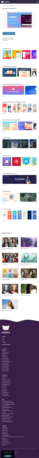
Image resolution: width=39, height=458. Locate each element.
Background (4, 444)
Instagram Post (5, 427)
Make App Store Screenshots (7, 410)
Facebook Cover (5, 430)
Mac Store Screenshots (9, 5)
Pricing (3, 336)
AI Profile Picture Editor (6, 379)
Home (4, 5)
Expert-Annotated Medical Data (7, 421)
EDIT (9, 33)
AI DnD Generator (5, 441)
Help (3, 339)
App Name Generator (5, 415)
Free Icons (4, 387)
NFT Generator (4, 386)
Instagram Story (5, 428)
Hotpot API (4, 350)
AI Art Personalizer (5, 363)
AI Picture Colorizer (5, 369)
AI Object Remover (5, 359)
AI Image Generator (5, 352)
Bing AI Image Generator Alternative (8, 404)
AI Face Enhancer (5, 367)
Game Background (5, 439)
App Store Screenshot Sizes (7, 407)
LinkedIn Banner (5, 433)
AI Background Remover (6, 361)
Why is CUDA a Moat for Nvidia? (7, 413)
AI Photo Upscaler (5, 358)
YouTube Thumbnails (5, 435)
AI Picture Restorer (5, 366)
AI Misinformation (6, 344)
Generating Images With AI (6, 401)
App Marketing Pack (5, 384)
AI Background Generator (6, 382)
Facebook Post (4, 432)
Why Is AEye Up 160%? (6, 443)
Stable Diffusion (5, 393)
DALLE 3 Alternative (5, 405)
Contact (4, 342)
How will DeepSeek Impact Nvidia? (8, 402)
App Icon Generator (5, 409)
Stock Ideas (4, 412)
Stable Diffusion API (5, 395)
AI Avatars (4, 378)
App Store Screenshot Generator (8, 416)
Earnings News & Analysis (6, 420)
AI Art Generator (5, 353)
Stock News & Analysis (6, 418)
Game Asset (4, 438)
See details (9, 453)
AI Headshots (4, 355)
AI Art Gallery (4, 390)
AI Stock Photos (5, 356)
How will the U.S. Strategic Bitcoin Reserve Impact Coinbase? (13, 436)
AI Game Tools (4, 376)
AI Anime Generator (5, 364)
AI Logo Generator (5, 370)
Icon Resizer (4, 389)
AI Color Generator (5, 392)
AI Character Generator (6, 381)
